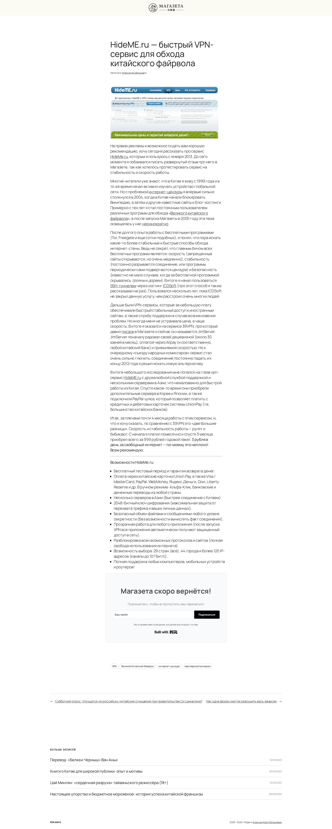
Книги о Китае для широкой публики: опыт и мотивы (96, 771)
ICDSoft (169, 285)
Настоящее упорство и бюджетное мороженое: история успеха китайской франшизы (126, 794)
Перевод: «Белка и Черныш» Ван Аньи (84, 760)
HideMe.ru (119, 156)
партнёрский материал (198, 666)
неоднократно (155, 223)
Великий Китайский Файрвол (137, 666)
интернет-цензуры (165, 191)
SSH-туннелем (123, 285)
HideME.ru (132, 377)
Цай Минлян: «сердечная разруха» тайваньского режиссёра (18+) (109, 783)
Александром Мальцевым (267, 822)
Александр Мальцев (133, 72)
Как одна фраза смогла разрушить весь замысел (241, 701)
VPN (114, 666)
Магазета (55, 822)
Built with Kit (166, 632)
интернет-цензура (169, 666)
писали (128, 331)
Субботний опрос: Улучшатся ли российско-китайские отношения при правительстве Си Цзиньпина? (128, 701)
